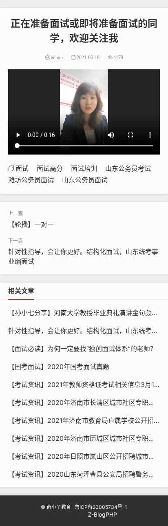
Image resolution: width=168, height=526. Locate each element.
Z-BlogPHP (102, 514)
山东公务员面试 (85, 180)
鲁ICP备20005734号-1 (101, 507)
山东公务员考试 (128, 168)
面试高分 (50, 168)
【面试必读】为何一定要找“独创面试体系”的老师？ (82, 349)
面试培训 (84, 168)
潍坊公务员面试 (31, 180)
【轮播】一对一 (31, 224)
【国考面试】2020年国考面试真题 (58, 366)
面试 (22, 168)
